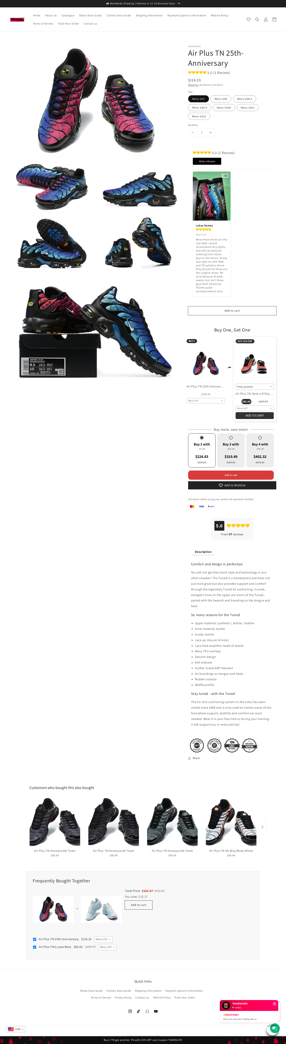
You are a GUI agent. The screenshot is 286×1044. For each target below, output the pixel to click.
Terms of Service (101, 997)
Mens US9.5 (199, 107)
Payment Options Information (184, 990)
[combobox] (206, 400)
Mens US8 (221, 99)
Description (203, 552)
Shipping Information (148, 990)
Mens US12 (199, 116)
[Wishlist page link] (249, 19)
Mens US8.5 (244, 99)
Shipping (193, 84)
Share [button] (196, 758)
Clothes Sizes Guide (118, 990)
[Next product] (262, 827)
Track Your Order (184, 997)
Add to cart (231, 475)
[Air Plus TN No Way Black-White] (231, 822)
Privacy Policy (123, 997)
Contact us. (142, 997)
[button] (257, 19)
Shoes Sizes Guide (91, 990)
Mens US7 (198, 99)
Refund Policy (162, 997)
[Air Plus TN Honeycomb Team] (55, 822)
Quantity (193, 125)
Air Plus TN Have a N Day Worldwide (260, 394)
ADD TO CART (255, 415)
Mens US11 (248, 107)
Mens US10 (224, 107)
